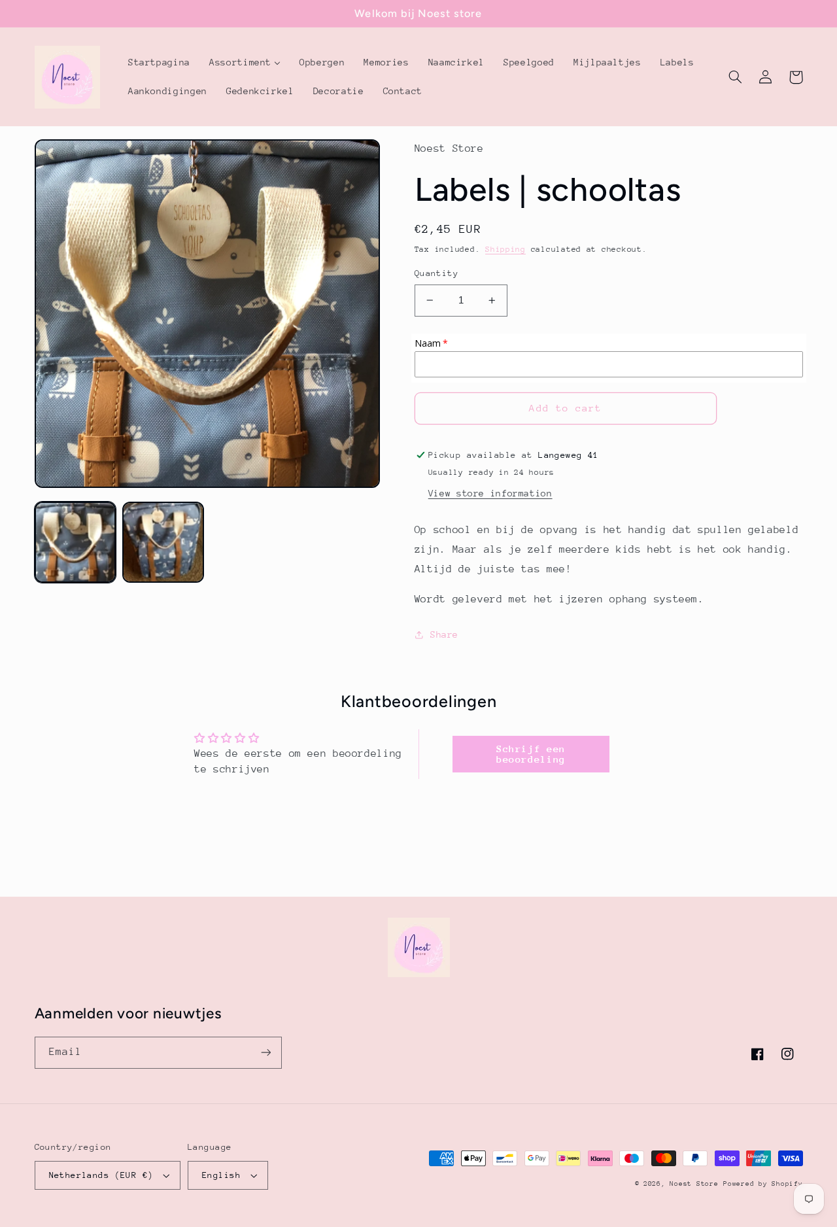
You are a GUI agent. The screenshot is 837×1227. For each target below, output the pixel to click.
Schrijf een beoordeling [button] (531, 754)
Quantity (436, 273)
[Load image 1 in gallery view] (75, 542)
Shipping (505, 249)
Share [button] (444, 634)
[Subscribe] (265, 1053)
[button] (736, 77)
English (221, 1175)
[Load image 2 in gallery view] (162, 542)
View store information (490, 493)
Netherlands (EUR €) (101, 1175)
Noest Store (694, 1184)
